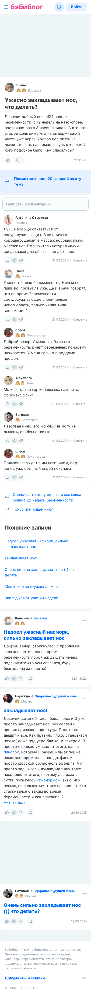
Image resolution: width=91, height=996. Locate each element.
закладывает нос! (21, 558)
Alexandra (23, 378)
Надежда (22, 696)
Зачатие (40, 618)
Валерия (22, 618)
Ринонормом (48, 780)
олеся (20, 330)
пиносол (11, 752)
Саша (19, 271)
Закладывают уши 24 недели (31, 598)
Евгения (22, 415)
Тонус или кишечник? (33, 509)
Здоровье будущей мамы (56, 696)
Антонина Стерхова (31, 217)
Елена (21, 85)
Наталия (22, 891)
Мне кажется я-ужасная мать (32, 586)
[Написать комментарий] (45, 204)
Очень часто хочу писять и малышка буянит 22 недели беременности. (47, 497)
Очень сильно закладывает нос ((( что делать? (42, 908)
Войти (77, 6)
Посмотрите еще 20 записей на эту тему (47, 181)
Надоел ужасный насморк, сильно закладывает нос (37, 635)
